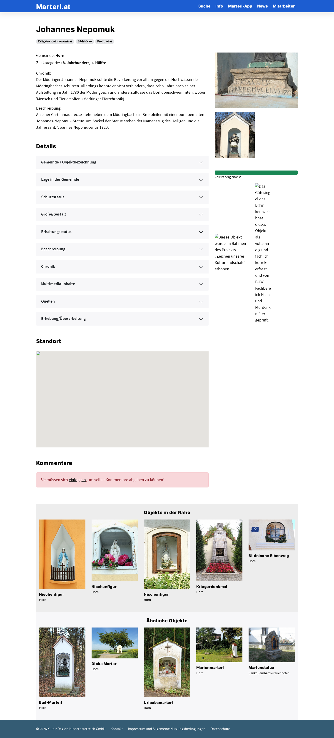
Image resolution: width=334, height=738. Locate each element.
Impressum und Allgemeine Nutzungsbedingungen (166, 729)
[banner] (53, 6)
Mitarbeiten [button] (284, 6)
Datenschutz (220, 729)
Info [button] (219, 6)
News (262, 6)
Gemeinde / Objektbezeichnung (68, 162)
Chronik (48, 266)
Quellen (48, 301)
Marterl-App (240, 6)
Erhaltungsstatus (56, 232)
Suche (204, 6)
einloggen (77, 479)
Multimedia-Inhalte (58, 284)
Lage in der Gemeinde (60, 179)
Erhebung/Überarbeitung (63, 318)
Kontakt (117, 729)
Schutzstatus (52, 197)
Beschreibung (53, 249)
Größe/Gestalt (53, 214)
